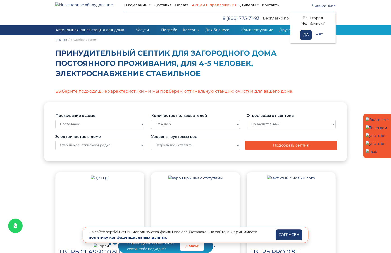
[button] (63, 209)
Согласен (289, 235)
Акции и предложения (214, 5)
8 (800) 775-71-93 (241, 18)
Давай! (192, 246)
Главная (61, 39)
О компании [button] (136, 5)
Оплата (181, 5)
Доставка (163, 5)
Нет (319, 35)
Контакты (271, 5)
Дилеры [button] (248, 5)
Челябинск (323, 5)
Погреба (169, 30)
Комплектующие (257, 30)
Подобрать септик (291, 145)
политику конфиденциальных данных (128, 237)
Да (306, 35)
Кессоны (191, 30)
